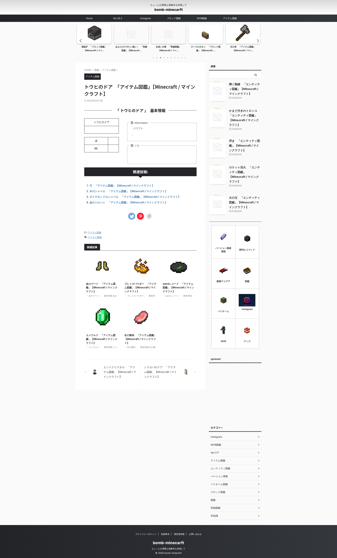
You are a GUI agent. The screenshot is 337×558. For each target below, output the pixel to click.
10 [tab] (185, 57)
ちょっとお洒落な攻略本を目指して (168, 548)
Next (257, 40)
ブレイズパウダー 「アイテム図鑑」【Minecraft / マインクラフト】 (140, 287)
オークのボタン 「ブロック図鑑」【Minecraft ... (205, 48)
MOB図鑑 (202, 18)
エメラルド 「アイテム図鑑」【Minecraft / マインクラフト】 (101, 339)
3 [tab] (160, 57)
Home (89, 18)
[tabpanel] (94, 39)
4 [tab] (164, 57)
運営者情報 (179, 534)
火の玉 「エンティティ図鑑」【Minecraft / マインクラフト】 (244, 202)
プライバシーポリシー (145, 534)
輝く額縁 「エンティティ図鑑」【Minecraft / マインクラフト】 (244, 88)
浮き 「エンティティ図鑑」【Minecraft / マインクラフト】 (244, 145)
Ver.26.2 (117, 18)
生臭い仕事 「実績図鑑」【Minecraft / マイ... (168, 48)
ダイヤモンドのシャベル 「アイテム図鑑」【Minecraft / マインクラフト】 (135, 196)
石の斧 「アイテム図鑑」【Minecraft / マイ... (243, 48)
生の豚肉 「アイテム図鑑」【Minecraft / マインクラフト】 (140, 339)
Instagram (145, 18)
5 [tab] (167, 57)
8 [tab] (178, 57)
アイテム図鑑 (230, 18)
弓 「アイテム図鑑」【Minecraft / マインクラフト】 (122, 185)
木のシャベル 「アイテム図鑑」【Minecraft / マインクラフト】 (128, 191)
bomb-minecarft (168, 10)
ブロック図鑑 (174, 18)
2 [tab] (157, 57)
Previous (80, 40)
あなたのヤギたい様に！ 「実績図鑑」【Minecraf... (131, 48)
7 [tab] (174, 57)
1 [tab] (153, 57)
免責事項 (165, 534)
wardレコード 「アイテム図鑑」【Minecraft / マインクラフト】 (178, 287)
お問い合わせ (195, 534)
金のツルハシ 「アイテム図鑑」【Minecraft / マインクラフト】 (128, 202)
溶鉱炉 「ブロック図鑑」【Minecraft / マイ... (94, 48)
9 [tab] (181, 57)
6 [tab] (171, 57)
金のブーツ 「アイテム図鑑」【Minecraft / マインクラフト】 (101, 287)
